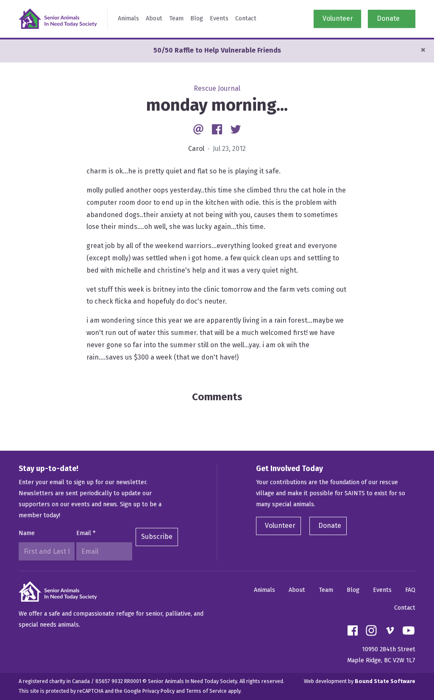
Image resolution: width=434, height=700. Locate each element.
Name (27, 533)
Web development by (359, 681)
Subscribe (156, 537)
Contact (245, 18)
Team (176, 18)
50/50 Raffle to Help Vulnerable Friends (217, 50)
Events (219, 18)
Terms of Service (206, 691)
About (154, 18)
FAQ (410, 590)
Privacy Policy (158, 691)
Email (85, 533)
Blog (196, 18)
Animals (128, 18)
